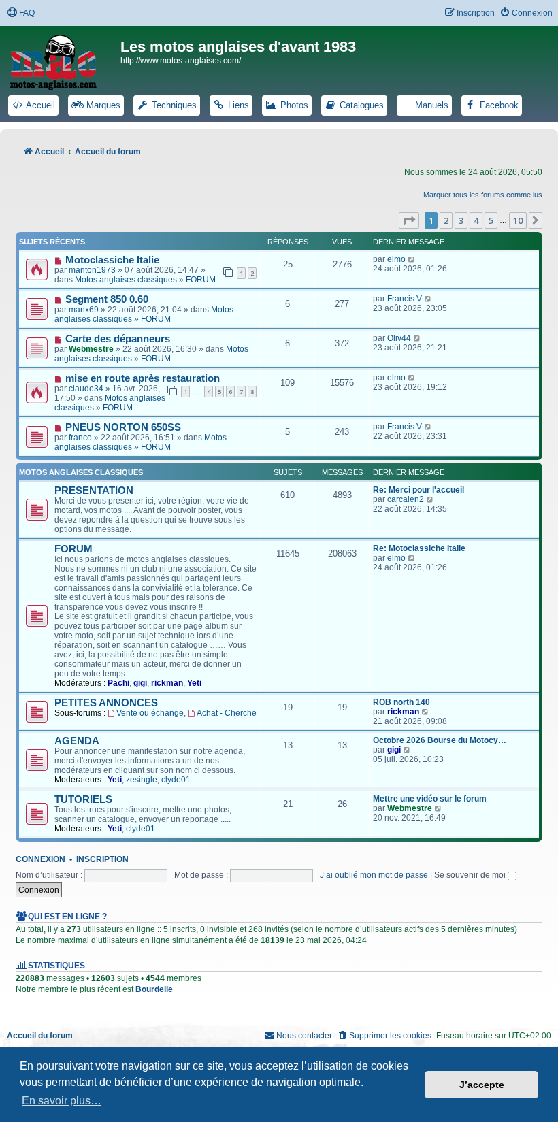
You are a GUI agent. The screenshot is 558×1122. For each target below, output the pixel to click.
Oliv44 (399, 338)
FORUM (201, 279)
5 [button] (491, 220)
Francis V (404, 298)
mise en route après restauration (142, 378)
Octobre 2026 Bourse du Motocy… (439, 740)
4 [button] (476, 220)
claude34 (86, 388)
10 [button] (518, 220)
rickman (167, 683)
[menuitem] (21, 13)
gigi (140, 683)
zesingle (141, 780)
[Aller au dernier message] (412, 259)
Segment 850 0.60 (106, 299)
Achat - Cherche (227, 713)
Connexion (40, 859)
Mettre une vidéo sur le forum (430, 799)
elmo (396, 259)
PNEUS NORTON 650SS (123, 427)
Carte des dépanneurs (117, 338)
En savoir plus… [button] (61, 1100)
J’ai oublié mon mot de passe (374, 875)
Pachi (118, 683)
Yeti (194, 683)
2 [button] (446, 220)
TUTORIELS (83, 799)
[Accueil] (61, 60)
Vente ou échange (150, 713)
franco (80, 437)
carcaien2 (405, 499)
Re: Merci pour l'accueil (418, 490)
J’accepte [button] (481, 1084)
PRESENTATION (93, 490)
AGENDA (76, 741)
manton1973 (92, 270)
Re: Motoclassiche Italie (419, 548)
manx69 (84, 309)
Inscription (102, 859)
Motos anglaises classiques (126, 279)
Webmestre (91, 349)
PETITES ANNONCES (106, 702)
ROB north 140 (401, 702)
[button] (409, 220)
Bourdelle (154, 989)
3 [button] (461, 220)
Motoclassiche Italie (112, 259)
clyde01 (176, 780)
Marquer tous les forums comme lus (482, 195)
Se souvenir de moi (471, 875)
